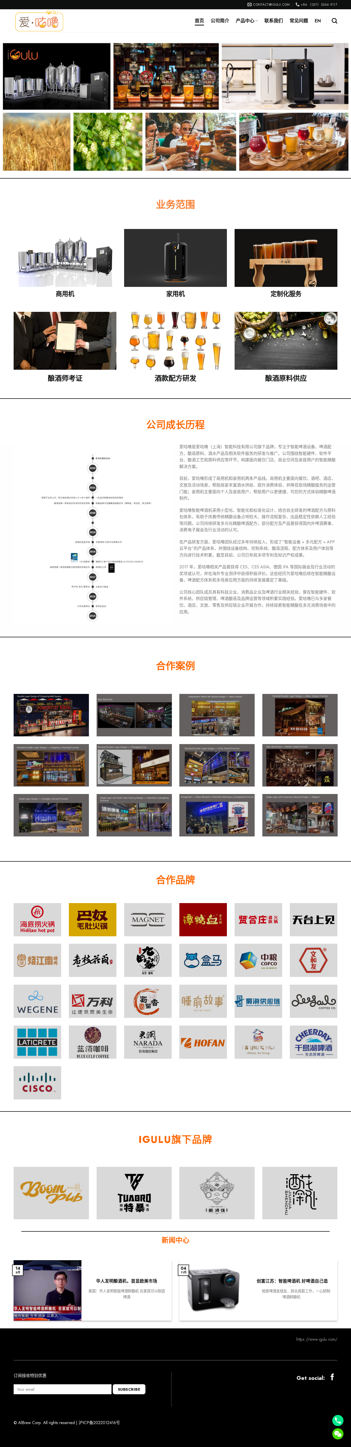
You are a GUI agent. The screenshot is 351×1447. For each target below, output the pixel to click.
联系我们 (273, 20)
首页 (199, 20)
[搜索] (334, 21)
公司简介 (220, 20)
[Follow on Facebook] (332, 1377)
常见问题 (299, 20)
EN (318, 20)
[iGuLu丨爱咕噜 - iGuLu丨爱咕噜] (39, 20)
